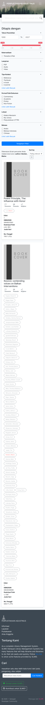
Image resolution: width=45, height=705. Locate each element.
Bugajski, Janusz (11, 432)
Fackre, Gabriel (10, 578)
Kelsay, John (9, 362)
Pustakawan (7, 631)
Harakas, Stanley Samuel (13, 318)
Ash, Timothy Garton (12, 366)
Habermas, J (9, 499)
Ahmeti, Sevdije (10, 472)
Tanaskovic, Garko (11, 512)
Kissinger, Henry (10, 494)
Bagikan (23, 206)
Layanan (5, 629)
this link (39, 654)
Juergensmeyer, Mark (12, 322)
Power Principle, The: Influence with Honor (15, 199)
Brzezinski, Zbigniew (12, 344)
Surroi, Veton (9, 406)
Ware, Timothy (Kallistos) (13, 388)
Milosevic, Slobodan (12, 393)
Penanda (16, 206)
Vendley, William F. (11, 415)
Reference (7, 78)
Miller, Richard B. (11, 313)
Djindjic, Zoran (10, 516)
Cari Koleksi (37, 675)
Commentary (8, 97)
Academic (7, 99)
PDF (5, 65)
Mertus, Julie (9, 371)
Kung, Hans (20, 490)
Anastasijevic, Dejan (12, 525)
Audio (6, 67)
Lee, (9, 211)
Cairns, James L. (11, 410)
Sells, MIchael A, (11, 574)
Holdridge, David (11, 463)
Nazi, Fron (9, 565)
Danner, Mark (10, 459)
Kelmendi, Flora (10, 485)
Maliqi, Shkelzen (10, 419)
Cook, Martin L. (10, 349)
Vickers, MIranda (11, 446)
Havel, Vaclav (10, 384)
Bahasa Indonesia (10, 131)
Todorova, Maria (10, 556)
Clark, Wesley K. (10, 353)
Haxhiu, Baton (10, 547)
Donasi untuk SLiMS (14, 683)
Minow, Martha (10, 402)
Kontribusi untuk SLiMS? (16, 688)
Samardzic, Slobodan (12, 424)
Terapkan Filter (22, 143)
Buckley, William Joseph (13, 380)
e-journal (7, 85)
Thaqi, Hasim (10, 534)
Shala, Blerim (10, 538)
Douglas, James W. (11, 305)
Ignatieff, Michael (11, 335)
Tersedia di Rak (9, 56)
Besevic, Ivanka (10, 481)
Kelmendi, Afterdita (11, 543)
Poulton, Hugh (10, 507)
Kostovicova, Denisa (12, 569)
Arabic (6, 128)
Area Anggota (7, 634)
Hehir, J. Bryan (10, 309)
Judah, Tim (9, 450)
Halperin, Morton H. (11, 357)
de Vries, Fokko (10, 468)
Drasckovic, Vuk (10, 521)
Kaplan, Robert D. (11, 296)
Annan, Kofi (9, 437)
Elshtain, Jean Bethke (12, 327)
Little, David (9, 490)
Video (6, 69)
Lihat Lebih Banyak (8, 88)
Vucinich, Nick (10, 560)
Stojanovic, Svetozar (12, 428)
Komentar (8, 206)
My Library (7, 118)
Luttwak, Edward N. (11, 331)
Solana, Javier (10, 441)
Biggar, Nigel (9, 300)
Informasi (5, 626)
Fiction (6, 101)
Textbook (7, 80)
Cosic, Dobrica (10, 530)
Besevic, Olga (10, 477)
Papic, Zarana (10, 397)
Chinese (7, 133)
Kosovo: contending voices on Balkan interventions (14, 284)
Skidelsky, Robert (11, 340)
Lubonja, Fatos (10, 503)
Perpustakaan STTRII (11, 120)
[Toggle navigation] (40, 3)
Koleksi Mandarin (10, 115)
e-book (6, 82)
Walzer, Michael (10, 375)
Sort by (31, 150)
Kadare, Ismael (10, 552)
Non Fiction (8, 103)
